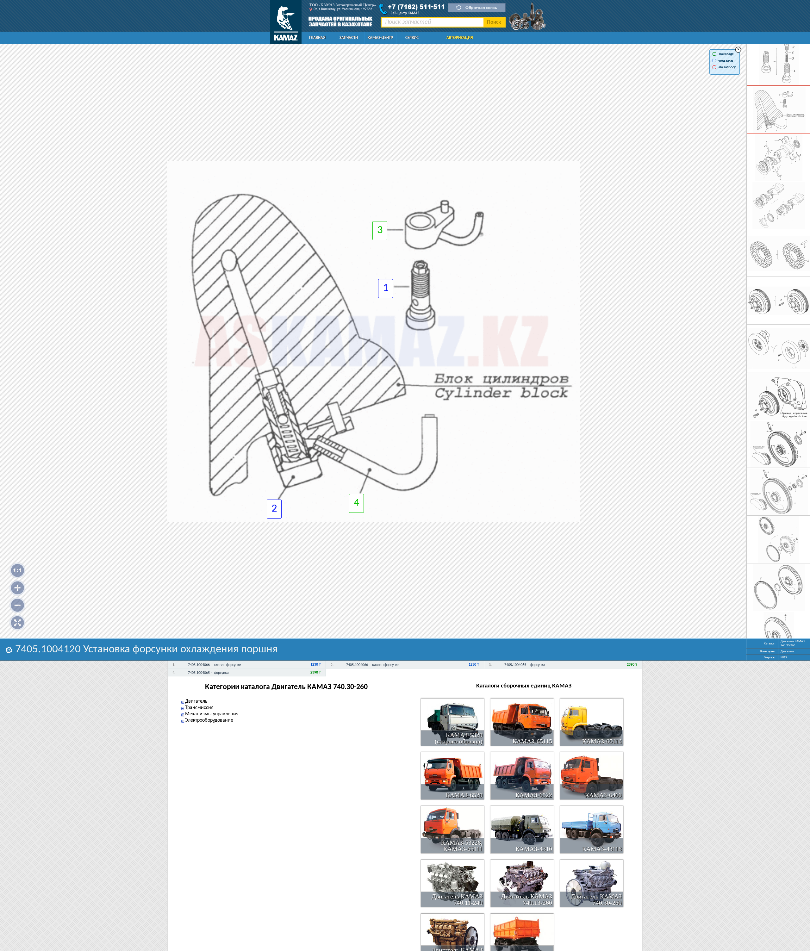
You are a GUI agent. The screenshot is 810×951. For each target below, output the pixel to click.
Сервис (412, 38)
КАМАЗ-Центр (380, 38)
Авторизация (459, 38)
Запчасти (349, 38)
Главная (317, 38)
